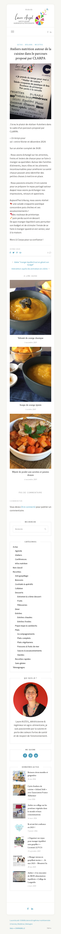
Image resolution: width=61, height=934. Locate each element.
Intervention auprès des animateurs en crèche (30, 269)
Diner (17, 609)
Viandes (20, 654)
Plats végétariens (25, 642)
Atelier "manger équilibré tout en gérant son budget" (31, 263)
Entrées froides (24, 621)
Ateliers (28, 45)
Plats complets (24, 638)
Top (48, 928)
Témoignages (19, 667)
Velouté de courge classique (30, 338)
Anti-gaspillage (21, 575)
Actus (20, 45)
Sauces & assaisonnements (29, 650)
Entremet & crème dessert (29, 596)
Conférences (21, 559)
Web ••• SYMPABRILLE (17, 928)
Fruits (19, 600)
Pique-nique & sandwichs (26, 625)
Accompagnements (26, 634)
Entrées (18, 613)
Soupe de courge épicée (30, 405)
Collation (19, 588)
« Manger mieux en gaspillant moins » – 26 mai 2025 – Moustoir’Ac (37, 860)
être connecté (28, 506)
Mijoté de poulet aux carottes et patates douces (30, 473)
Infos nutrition (21, 563)
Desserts (19, 592)
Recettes (39, 45)
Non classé (18, 567)
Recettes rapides (23, 659)
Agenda (18, 551)
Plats (17, 630)
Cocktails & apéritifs (24, 584)
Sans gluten (20, 663)
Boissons (19, 580)
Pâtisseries (22, 605)
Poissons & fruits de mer (28, 646)
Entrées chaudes (24, 617)
